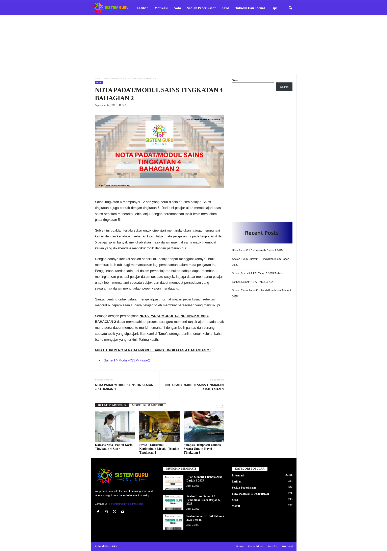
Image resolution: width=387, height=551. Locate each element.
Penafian (272, 546)
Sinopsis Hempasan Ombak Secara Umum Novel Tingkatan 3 (202, 448)
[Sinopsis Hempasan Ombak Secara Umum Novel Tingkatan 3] (204, 426)
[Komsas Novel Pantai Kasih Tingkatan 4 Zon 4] (115, 426)
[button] (290, 8)
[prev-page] (217, 405)
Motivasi (161, 8)
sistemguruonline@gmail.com (126, 503)
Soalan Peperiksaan (201, 8)
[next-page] (222, 405)
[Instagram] (107, 512)
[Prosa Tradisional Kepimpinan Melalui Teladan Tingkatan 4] (159, 426)
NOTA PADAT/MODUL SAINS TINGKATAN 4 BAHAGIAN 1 (124, 387)
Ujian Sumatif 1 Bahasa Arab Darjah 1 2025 (257, 250)
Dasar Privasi (255, 546)
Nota (177, 8)
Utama (240, 546)
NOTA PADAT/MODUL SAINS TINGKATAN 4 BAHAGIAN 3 (194, 387)
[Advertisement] (193, 44)
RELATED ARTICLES (112, 405)
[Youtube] (123, 512)
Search (236, 80)
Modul (236, 505)
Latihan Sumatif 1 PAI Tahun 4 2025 (253, 281)
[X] (115, 512)
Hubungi (287, 546)
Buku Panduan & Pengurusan (250, 493)
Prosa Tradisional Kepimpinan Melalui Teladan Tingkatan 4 (159, 448)
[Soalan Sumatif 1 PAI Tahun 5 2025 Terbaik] (173, 522)
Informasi (238, 475)
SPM (225, 8)
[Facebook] (99, 512)
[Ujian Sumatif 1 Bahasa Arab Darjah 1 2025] (173, 482)
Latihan (142, 8)
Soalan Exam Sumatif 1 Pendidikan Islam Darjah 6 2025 (203, 500)
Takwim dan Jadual (250, 8)
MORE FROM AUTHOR (147, 405)
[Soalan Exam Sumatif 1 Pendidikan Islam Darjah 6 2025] (173, 502)
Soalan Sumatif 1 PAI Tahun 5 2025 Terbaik (257, 273)
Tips (274, 8)
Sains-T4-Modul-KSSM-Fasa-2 (127, 360)
